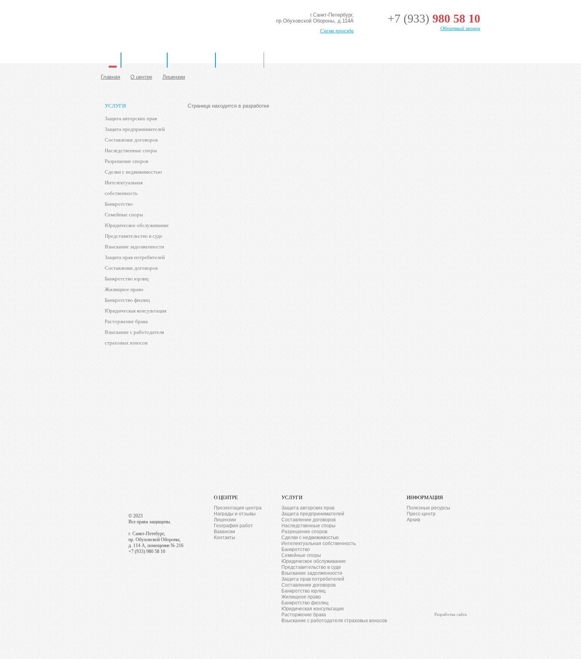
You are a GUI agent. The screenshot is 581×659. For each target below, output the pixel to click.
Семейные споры (124, 215)
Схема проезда (337, 31)
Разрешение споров (126, 161)
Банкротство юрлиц (127, 279)
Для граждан (191, 60)
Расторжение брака (126, 321)
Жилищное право (124, 289)
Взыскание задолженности (134, 247)
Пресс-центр (421, 514)
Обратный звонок (460, 28)
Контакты (224, 537)
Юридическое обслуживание (137, 225)
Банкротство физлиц (127, 300)
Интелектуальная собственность (124, 188)
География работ (233, 525)
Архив (413, 520)
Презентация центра (238, 508)
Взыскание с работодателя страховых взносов (134, 337)
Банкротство (240, 60)
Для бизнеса (144, 60)
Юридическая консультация (135, 311)
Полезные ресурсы (428, 508)
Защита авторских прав (131, 118)
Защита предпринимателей (135, 129)
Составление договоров (131, 140)
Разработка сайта (450, 614)
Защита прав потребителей (135, 257)
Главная (113, 60)
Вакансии (224, 531)
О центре (141, 77)
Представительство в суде (133, 236)
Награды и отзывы (235, 514)
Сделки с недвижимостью (133, 172)
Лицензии (173, 77)
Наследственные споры (131, 150)
